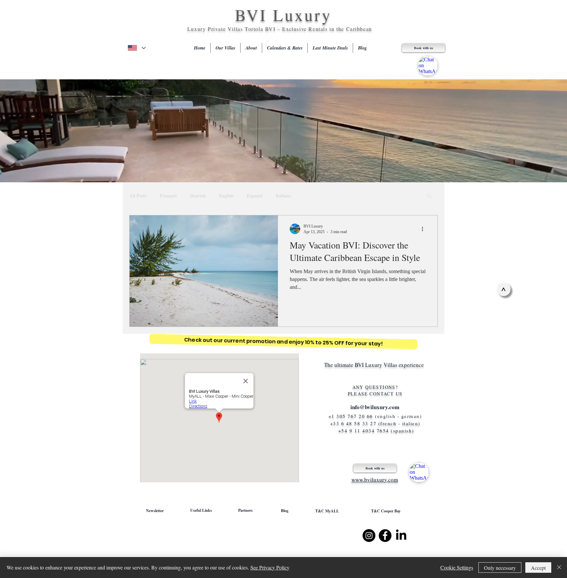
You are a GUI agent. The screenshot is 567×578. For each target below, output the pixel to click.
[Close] (559, 567)
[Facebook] (385, 535)
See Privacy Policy (269, 567)
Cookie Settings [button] (456, 567)
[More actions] (425, 229)
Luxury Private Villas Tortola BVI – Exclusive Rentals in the (266, 28)
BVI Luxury (283, 15)
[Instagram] (369, 535)
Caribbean (359, 28)
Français (168, 195)
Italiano (283, 195)
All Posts (138, 195)
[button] (429, 196)
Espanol (254, 195)
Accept (538, 567)
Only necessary (500, 567)
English (226, 195)
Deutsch (198, 195)
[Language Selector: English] (136, 48)
